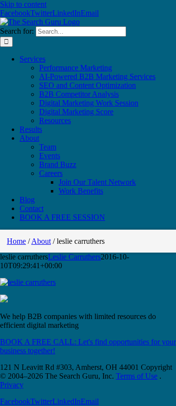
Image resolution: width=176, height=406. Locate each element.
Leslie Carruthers (74, 257)
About (41, 241)
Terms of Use (136, 376)
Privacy (11, 385)
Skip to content (23, 4)
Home (16, 241)
